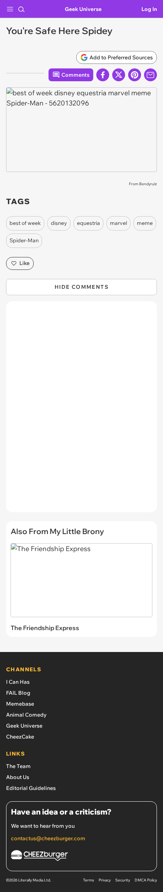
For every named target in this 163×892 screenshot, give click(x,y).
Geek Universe (83, 9)
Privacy (105, 880)
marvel (118, 223)
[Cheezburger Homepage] (81, 856)
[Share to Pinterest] (134, 74)
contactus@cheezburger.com (48, 838)
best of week (25, 223)
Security (122, 880)
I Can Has (18, 681)
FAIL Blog (18, 692)
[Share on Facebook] (102, 74)
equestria (88, 223)
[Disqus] (81, 410)
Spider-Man (24, 240)
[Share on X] (118, 74)
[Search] (21, 9)
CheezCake (20, 736)
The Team (18, 766)
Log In (149, 9)
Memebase (20, 703)
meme (145, 223)
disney (59, 223)
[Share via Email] (150, 74)
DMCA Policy (146, 880)
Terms (88, 880)
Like (24, 263)
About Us (17, 777)
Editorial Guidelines (31, 788)
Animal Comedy (26, 714)
